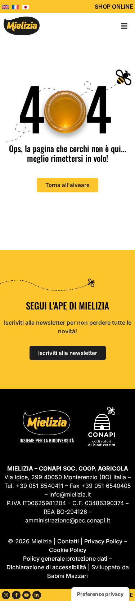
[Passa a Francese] (17, 6)
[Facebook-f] (16, 595)
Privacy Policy (103, 541)
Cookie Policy (67, 549)
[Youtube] (26, 595)
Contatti (68, 541)
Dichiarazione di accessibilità (46, 567)
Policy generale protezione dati (65, 558)
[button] (124, 26)
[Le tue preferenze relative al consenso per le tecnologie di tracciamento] (100, 594)
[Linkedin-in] (36, 595)
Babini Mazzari (67, 575)
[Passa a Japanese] (27, 6)
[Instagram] (6, 595)
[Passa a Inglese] (7, 6)
